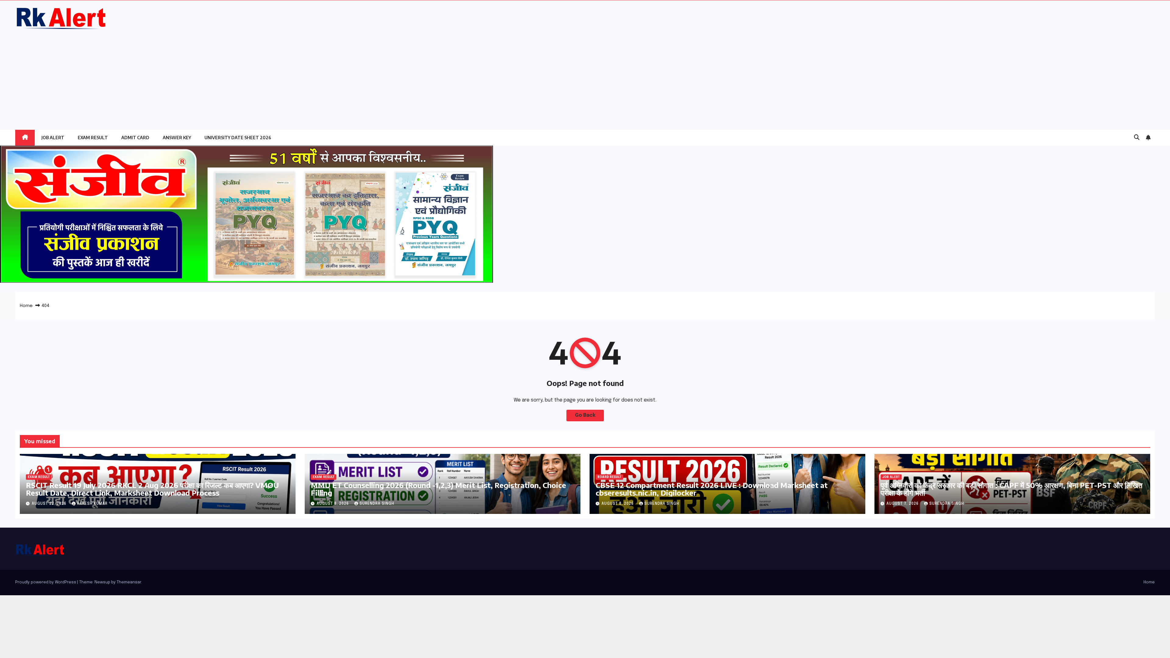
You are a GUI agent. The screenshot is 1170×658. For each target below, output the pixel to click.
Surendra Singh (377, 504)
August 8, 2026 (333, 504)
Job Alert (52, 137)
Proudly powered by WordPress (46, 582)
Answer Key (177, 137)
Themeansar (129, 582)
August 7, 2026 (903, 504)
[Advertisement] (585, 76)
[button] (1137, 137)
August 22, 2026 (50, 504)
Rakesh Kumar (92, 504)
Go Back (585, 415)
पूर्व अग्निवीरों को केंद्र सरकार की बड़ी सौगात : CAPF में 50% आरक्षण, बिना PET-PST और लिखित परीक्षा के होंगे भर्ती (1012, 488)
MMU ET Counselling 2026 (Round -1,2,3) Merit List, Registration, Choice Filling (438, 488)
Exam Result (93, 137)
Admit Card (135, 137)
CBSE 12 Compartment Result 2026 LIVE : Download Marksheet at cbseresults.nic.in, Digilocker (712, 488)
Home (26, 305)
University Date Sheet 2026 (237, 137)
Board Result (609, 477)
